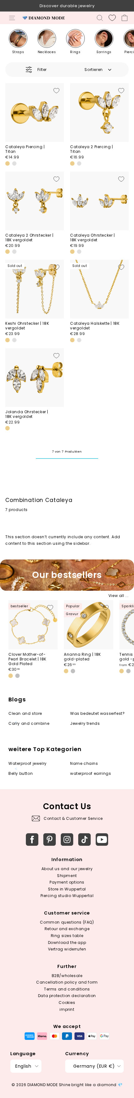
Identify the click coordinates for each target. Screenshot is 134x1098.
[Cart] (124, 18)
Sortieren (93, 69)
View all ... (118, 595)
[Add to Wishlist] (56, 90)
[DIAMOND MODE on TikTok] (84, 839)
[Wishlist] (112, 18)
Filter (42, 69)
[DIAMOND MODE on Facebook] (32, 839)
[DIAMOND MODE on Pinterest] (49, 839)
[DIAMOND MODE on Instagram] (67, 839)
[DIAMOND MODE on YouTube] (102, 839)
